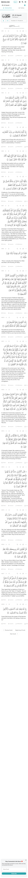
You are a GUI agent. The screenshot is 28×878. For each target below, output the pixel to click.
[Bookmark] (8, 31)
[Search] (22, 2)
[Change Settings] (24, 5)
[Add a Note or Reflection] (23, 31)
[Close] (26, 860)
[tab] (7, 8)
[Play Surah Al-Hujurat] (5, 31)
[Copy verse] (17, 31)
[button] (6, 5)
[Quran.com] (5, 2)
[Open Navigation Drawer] (25, 2)
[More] (26, 31)
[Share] (20, 31)
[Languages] (19, 2)
